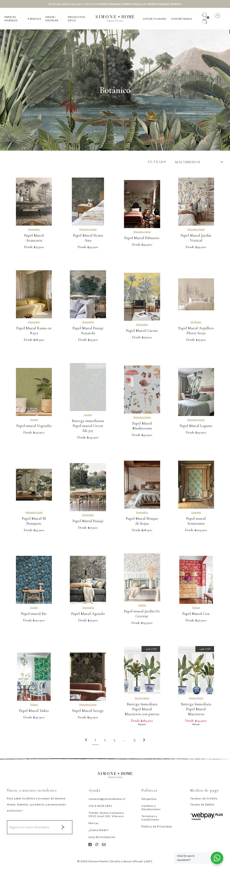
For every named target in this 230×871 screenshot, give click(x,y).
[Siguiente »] (144, 740)
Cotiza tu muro (154, 18)
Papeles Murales (11, 18)
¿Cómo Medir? (98, 830)
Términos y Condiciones (150, 817)
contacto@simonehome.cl (106, 799)
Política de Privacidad (157, 826)
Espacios (34, 18)
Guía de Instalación (101, 837)
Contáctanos (181, 18)
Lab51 (148, 861)
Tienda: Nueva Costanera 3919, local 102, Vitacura (106, 814)
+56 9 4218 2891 (100, 805)
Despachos (149, 799)
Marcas (93, 823)
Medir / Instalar (51, 18)
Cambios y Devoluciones (151, 807)
